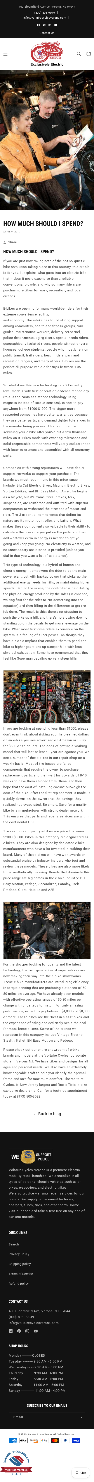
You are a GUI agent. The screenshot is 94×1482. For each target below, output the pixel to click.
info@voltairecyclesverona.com (44, 17)
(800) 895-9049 (44, 12)
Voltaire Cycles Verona (40, 1434)
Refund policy (19, 1283)
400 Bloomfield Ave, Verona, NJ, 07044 (39, 1311)
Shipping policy (20, 1264)
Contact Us (47, 32)
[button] (5, 54)
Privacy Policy (19, 1254)
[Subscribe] (80, 1417)
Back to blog (49, 1113)
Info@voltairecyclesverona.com (34, 1323)
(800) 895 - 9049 (21, 1317)
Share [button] (12, 242)
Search (14, 1244)
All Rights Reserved (63, 1434)
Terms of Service (21, 1274)
